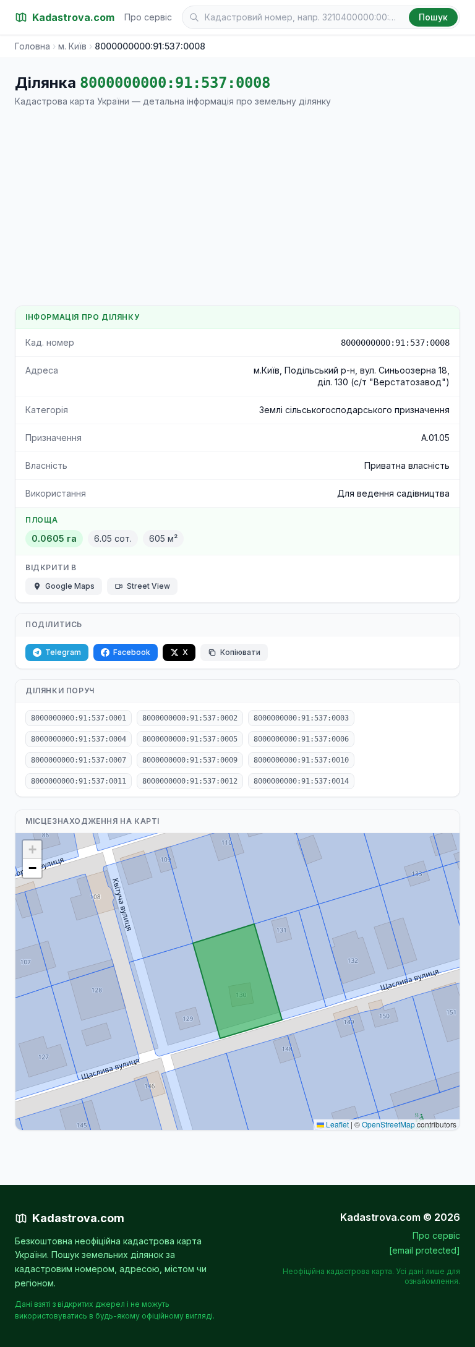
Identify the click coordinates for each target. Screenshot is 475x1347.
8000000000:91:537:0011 (78, 781)
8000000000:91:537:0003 (301, 718)
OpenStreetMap (388, 1124)
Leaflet (336, 1124)
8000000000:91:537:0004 (78, 739)
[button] (32, 849)
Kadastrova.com (78, 1218)
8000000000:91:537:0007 (78, 760)
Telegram (63, 652)
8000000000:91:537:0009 (190, 760)
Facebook (131, 652)
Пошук (433, 17)
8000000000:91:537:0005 (190, 739)
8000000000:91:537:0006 (301, 739)
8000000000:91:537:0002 (190, 718)
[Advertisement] (237, 206)
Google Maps (70, 586)
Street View (148, 586)
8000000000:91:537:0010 (301, 760)
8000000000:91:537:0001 (78, 718)
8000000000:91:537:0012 (190, 781)
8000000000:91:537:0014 (301, 781)
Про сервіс (148, 17)
